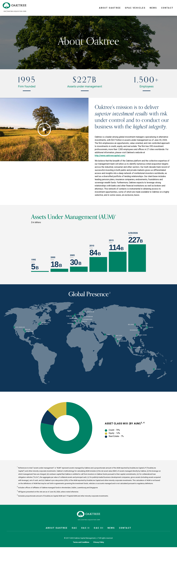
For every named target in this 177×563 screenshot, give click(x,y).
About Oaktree (110, 7)
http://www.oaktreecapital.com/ (110, 155)
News (153, 7)
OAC (74, 528)
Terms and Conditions (81, 542)
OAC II (85, 528)
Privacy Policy (98, 542)
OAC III (98, 528)
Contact (167, 7)
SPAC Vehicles (135, 7)
